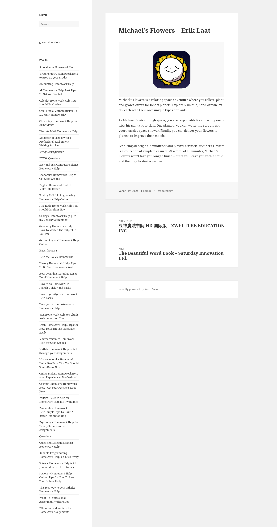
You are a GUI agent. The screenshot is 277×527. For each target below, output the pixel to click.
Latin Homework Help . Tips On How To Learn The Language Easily (58, 328)
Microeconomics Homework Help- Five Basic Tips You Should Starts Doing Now (59, 363)
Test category (164, 191)
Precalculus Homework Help (57, 67)
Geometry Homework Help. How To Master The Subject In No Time (57, 230)
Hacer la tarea (48, 250)
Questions (45, 436)
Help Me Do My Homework (56, 257)
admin (147, 191)
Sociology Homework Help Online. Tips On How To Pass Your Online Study (56, 477)
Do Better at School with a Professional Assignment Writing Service (55, 141)
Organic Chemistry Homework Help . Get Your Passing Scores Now (58, 387)
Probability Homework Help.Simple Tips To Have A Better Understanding (56, 412)
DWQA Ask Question (51, 152)
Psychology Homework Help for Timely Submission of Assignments (58, 426)
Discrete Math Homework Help (58, 131)
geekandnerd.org (49, 42)
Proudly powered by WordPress (138, 289)
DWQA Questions (49, 158)
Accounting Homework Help (56, 84)
